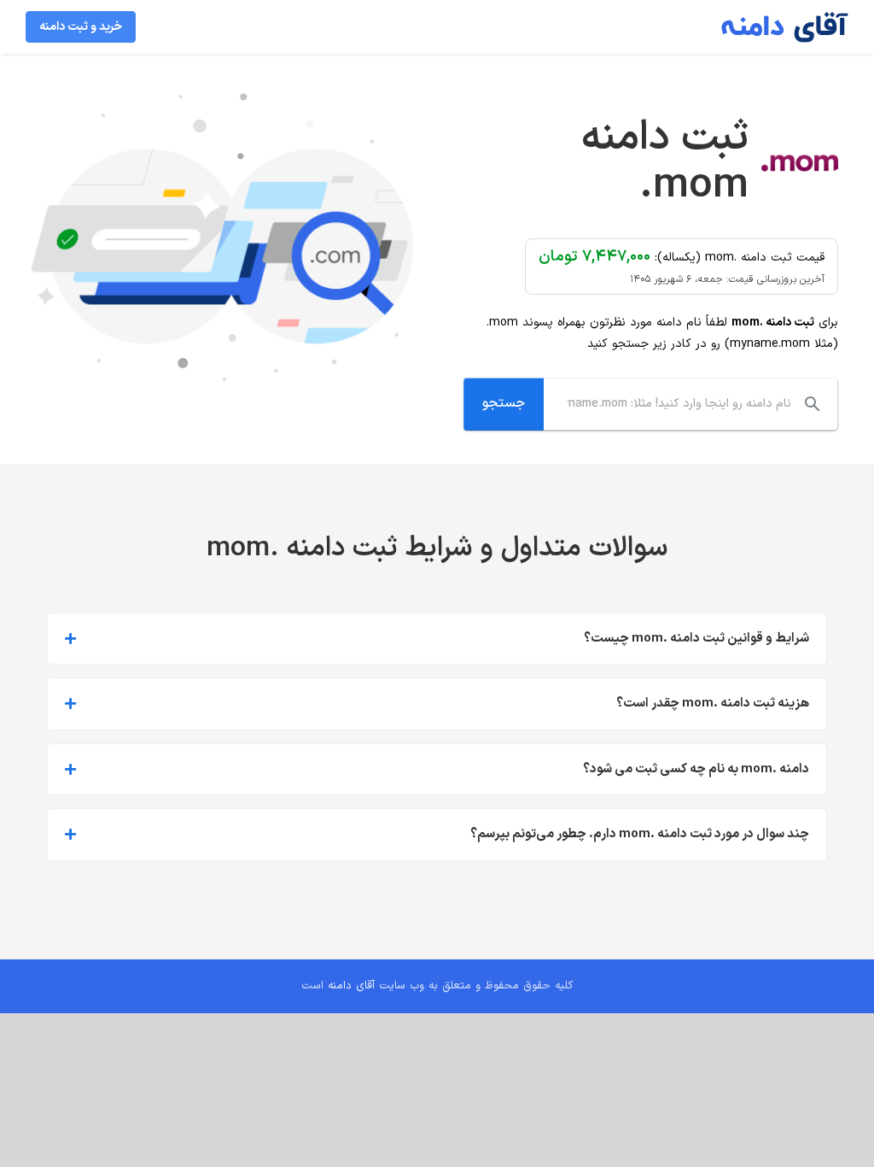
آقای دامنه (351, 985)
